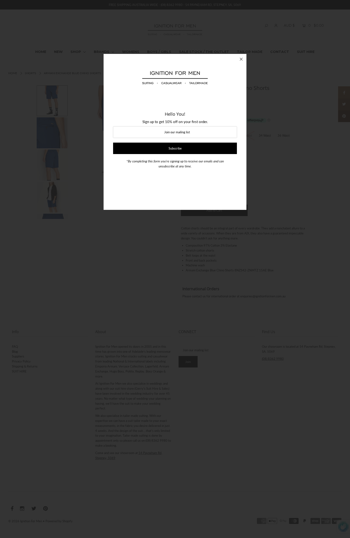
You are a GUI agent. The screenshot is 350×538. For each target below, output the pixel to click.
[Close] (241, 59)
